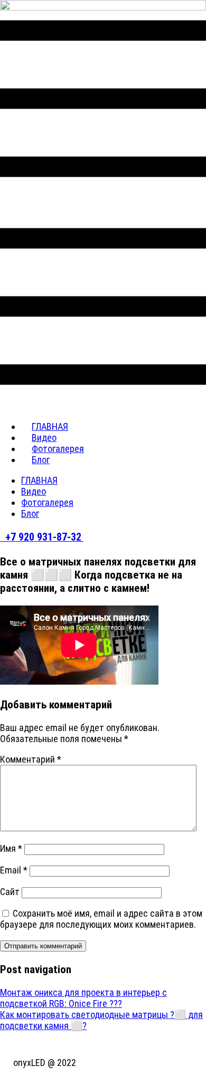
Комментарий (30, 759)
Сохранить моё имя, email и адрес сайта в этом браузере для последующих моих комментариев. (101, 919)
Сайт (10, 891)
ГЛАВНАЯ (39, 480)
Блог (41, 459)
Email (13, 870)
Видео (33, 491)
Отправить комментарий (43, 946)
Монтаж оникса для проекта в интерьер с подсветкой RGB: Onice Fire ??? (83, 998)
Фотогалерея (47, 502)
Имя (11, 848)
